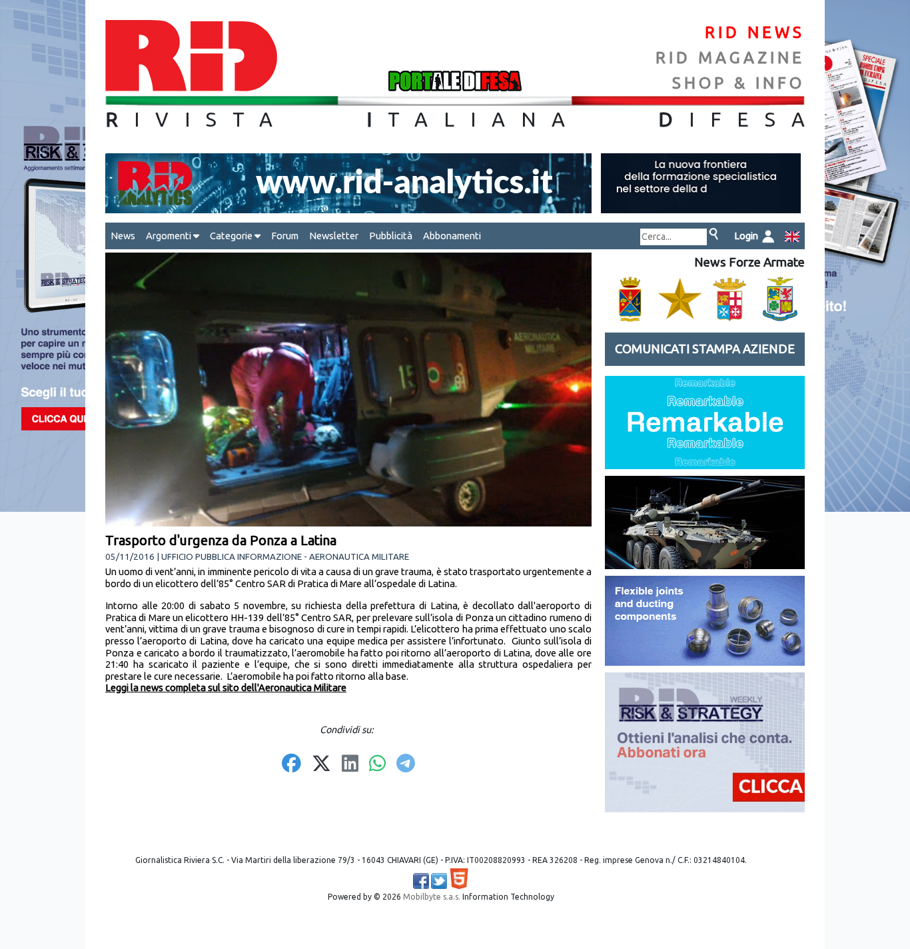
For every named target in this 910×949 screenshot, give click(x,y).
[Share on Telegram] (405, 764)
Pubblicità (390, 235)
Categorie (232, 235)
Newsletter (333, 235)
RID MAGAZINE (730, 58)
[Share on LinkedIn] (350, 764)
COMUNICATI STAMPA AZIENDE (705, 349)
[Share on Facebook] (291, 764)
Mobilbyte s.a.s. (431, 896)
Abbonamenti (452, 235)
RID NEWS (755, 32)
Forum (284, 235)
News (123, 235)
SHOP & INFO (738, 83)
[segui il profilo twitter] (439, 881)
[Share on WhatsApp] (377, 764)
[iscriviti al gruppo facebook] (421, 881)
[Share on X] (321, 764)
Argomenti (169, 235)
